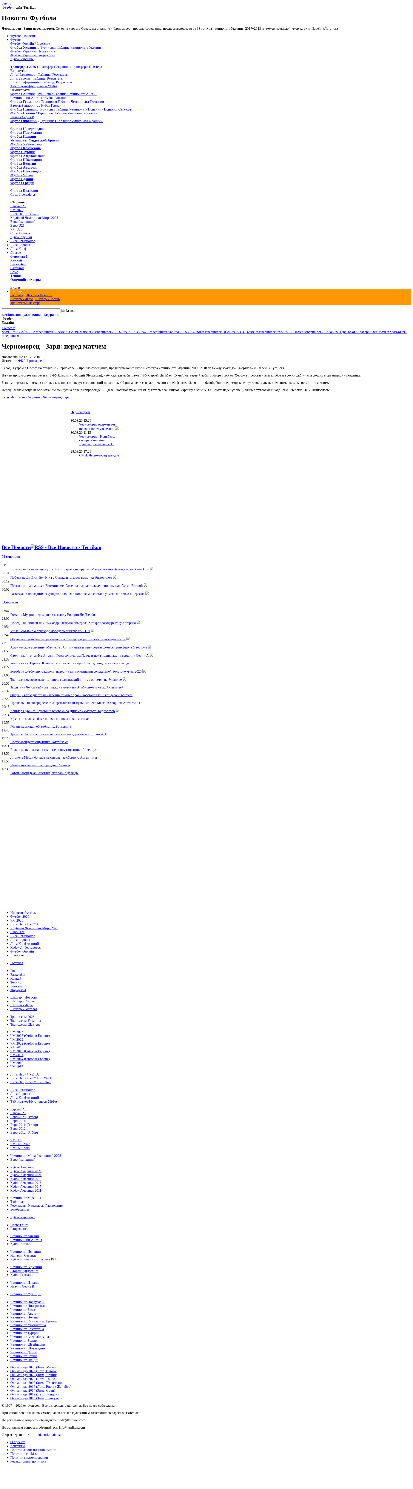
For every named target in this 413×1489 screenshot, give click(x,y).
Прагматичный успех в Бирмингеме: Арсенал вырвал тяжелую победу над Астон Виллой (76, 585)
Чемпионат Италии (24, 1282)
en (6, 3)
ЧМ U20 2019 (20, 1148)
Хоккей (16, 260)
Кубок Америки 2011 (25, 1190)
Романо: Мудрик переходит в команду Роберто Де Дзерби (52, 614)
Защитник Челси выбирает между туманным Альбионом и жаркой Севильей (66, 687)
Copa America (20, 233)
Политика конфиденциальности (33, 1450)
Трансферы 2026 (22, 1017)
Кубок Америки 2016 (26, 1183)
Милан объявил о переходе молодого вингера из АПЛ (50, 631)
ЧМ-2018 (16, 1047)
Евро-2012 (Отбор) (24, 1132)
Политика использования (29, 1457)
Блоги (15, 287)
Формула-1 (19, 256)
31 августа (10, 602)
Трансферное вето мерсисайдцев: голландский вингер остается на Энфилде (66, 679)
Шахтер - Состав (47, 299)
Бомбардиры (19, 1209)
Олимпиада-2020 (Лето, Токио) (33, 1379)
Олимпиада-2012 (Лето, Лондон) (34, 1394)
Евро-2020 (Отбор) (24, 1117)
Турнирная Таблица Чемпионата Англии (67, 94)
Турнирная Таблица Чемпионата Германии (72, 101)
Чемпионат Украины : (26, 1198)
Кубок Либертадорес (25, 947)
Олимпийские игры (25, 279)
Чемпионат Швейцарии (27, 1344)
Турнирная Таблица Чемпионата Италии (67, 113)
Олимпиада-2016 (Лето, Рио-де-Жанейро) (40, 1386)
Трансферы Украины (54, 67)
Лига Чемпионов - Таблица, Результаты (39, 74)
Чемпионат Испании (25, 1251)
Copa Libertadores (22, 194)
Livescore (43, 43)
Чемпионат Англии (24, 1236)
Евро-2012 (18, 1128)
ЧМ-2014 (16, 1055)
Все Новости (16, 547)
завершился (28, 332)
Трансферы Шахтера (87, 67)
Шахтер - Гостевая (23, 1009)
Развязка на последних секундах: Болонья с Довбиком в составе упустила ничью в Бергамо (77, 594)
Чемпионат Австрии (25, 1313)
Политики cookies (23, 1453)
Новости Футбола (23, 912)
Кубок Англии (55, 98)
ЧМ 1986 (16, 1066)
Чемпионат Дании (23, 1352)
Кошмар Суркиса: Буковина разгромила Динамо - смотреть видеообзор (62, 711)
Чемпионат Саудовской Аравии (33, 1321)
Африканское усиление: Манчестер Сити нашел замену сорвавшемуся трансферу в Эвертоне (78, 647)
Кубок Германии (53, 105)
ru (9, 3)
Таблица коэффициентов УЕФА (33, 86)
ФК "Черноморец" (31, 361)
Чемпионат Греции (24, 1360)
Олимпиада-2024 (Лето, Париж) (33, 1371)
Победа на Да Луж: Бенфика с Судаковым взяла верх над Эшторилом (61, 577)
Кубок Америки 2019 (26, 1179)
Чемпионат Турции (24, 1333)
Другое (15, 252)
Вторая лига (19, 1229)
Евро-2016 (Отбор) (24, 1124)
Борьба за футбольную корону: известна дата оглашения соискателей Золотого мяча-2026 (76, 671)
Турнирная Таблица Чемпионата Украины (71, 47)
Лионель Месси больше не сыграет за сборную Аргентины (53, 757)
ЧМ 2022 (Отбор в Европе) (30, 1043)
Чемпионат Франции (25, 1294)
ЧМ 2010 (16, 1063)
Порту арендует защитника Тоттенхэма (39, 742)
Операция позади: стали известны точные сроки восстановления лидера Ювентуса (71, 695)
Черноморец (52, 397)
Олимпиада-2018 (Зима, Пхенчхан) (36, 1383)
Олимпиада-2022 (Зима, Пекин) (33, 1375)
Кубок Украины (22, 59)
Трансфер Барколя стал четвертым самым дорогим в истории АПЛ (59, 734)
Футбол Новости (22, 36)
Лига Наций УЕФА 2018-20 (30, 1082)
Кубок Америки (22, 1167)
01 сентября (11, 556)
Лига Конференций (24, 943)
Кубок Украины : (22, 1217)
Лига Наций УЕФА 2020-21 (30, 1078)
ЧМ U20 (16, 229)
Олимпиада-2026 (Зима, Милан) (33, 1367)
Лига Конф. (18, 248)
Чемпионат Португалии (27, 1302)
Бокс (14, 272)
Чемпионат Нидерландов (28, 1306)
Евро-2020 (18, 1113)
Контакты (17, 1446)
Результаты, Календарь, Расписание (36, 1205)
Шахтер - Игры (21, 299)
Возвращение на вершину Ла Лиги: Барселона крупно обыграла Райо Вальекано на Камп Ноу (79, 569)
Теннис (15, 276)
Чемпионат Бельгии (25, 1309)
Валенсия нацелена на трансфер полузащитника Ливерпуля (54, 749)
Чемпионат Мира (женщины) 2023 (35, 1155)
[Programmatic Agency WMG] (3, 1470)
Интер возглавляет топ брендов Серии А (40, 765)
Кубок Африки (21, 237)
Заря (66, 397)
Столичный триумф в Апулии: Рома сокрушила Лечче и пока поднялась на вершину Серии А (79, 655)
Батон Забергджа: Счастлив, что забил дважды (44, 773)
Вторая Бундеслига (24, 105)
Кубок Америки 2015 (26, 1186)
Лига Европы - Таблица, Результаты (36, 78)
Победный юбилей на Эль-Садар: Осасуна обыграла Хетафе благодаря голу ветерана (73, 623)
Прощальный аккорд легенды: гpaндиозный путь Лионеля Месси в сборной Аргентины (75, 703)
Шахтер (16, 291)
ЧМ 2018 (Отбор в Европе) (30, 1051)
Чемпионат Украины (26, 397)
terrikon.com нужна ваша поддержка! (30, 315)
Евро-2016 (18, 1121)
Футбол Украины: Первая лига (32, 51)
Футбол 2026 (19, 916)
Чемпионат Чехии (23, 1356)
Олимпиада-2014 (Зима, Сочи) (32, 1390)
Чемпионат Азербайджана (29, 1336)
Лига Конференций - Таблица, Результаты (41, 82)
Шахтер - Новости (39, 295)
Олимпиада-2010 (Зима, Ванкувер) (36, 1398)
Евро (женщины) (22, 221)
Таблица (16, 1201)
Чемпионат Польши (25, 1317)
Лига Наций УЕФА (24, 214)
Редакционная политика (28, 1461)
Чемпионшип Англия (26, 98)
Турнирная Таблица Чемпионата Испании (70, 109)
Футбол (8, 7)
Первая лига (19, 1225)
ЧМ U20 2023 (20, 1144)
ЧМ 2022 (16, 1039)
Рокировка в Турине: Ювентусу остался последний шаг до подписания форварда (69, 663)
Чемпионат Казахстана (27, 1329)
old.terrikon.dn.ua (49, 1435)
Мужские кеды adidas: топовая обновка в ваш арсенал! (50, 719)
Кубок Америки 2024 (26, 1171)
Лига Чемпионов (22, 241)
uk (3, 3)
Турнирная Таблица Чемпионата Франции (71, 121)
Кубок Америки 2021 (26, 1175)
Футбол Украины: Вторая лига (32, 55)
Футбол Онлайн (22, 43)
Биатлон (17, 268)
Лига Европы (20, 245)
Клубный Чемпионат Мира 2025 (34, 218)
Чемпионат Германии (26, 1267)
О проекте (17, 1442)
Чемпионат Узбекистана (28, 1325)
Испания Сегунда (23, 1255)
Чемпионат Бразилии (26, 1340)
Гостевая (16, 295)
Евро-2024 (18, 206)
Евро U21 (17, 225)
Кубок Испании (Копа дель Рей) (33, 1259)
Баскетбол (18, 264)
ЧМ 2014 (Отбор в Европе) (30, 1059)
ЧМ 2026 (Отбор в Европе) (30, 1035)
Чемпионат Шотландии (27, 1348)
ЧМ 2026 (16, 210)
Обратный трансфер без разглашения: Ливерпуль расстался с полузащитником (68, 639)
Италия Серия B (22, 117)
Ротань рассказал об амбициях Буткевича (40, 726)
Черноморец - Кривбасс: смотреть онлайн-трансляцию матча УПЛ (97, 440)
